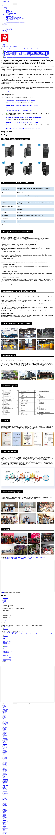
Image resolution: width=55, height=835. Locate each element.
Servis (4, 23)
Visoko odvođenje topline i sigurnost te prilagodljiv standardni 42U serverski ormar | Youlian (25, 557)
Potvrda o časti (9, 29)
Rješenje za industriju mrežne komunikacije (15, 18)
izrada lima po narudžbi (48, 633)
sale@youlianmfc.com (8, 620)
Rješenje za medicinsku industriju (13, 20)
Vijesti (4, 30)
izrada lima (40, 633)
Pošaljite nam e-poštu (5, 91)
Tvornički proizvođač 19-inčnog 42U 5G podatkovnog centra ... (23, 117)
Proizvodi (5, 24)
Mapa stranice (3, 632)
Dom (4, 44)
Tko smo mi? (8, 8)
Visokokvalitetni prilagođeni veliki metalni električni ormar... (22, 105)
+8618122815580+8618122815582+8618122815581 (7, 659)
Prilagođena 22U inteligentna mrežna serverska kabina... (21, 100)
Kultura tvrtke (9, 11)
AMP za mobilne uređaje (12, 632)
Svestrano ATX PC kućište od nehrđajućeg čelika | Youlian (22, 122)
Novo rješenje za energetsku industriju (14, 17)
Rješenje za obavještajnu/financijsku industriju (15, 22)
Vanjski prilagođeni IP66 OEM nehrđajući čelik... (19, 110)
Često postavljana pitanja (11, 13)
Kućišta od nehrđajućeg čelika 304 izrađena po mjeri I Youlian (18, 558)
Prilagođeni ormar (16, 633)
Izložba (7, 12)
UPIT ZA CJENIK (7, 626)
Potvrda (5, 26)
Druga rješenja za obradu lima (12, 19)
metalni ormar (23, 633)
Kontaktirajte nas (6, 31)
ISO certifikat (9, 28)
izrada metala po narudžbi (31, 633)
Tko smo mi (5, 598)
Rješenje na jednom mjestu (9, 14)
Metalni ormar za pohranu (6, 633)
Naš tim (7, 10)
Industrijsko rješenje (10, 16)
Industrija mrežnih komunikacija (10, 46)
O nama (5, 7)
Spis (4, 25)
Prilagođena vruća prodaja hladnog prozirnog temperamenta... (23, 128)
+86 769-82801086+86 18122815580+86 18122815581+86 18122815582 (7, 643)
